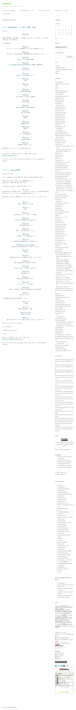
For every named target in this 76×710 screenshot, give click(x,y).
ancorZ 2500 (58, 137)
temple (64, 622)
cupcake (65, 609)
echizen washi (61, 611)
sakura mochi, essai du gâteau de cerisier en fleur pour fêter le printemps (64, 423)
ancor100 (58, 201)
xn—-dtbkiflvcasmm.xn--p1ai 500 (62, 334)
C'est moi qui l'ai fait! (62, 499)
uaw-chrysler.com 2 (59, 311)
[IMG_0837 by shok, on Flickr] (26, 250)
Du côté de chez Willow (63, 508)
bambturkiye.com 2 (59, 115)
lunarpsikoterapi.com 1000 (61, 195)
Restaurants (59, 621)
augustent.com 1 (58, 110)
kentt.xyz (57, 171)
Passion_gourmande (62, 542)
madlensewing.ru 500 (60, 197)
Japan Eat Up (60, 592)
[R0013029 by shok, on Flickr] (26, 73)
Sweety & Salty (61, 549)
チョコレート (67, 626)
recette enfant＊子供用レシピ (62, 151)
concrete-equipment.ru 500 (61, 133)
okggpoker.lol (58, 208)
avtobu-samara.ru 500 (60, 112)
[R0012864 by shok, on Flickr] (26, 34)
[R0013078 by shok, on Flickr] (26, 105)
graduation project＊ (60, 67)
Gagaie (56, 359)
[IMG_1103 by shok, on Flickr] (26, 293)
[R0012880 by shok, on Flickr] (26, 52)
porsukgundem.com (59, 240)
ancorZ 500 (59, 343)
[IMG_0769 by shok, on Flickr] (26, 234)
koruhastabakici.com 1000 (61, 176)
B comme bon (61, 495)
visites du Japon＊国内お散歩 (62, 183)
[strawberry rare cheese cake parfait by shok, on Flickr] (25, 244)
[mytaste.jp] (58, 658)
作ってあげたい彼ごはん (63, 568)
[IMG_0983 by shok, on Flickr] (26, 271)
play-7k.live (57, 219)
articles (58, 130)
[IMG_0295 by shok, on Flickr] (26, 223)
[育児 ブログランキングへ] (59, 645)
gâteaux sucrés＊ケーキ (61, 281)
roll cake (67, 621)
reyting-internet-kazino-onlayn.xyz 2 (63, 288)
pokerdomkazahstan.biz (60, 235)
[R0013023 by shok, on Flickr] (26, 68)
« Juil (56, 38)
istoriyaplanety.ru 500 (60, 163)
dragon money (59, 105)
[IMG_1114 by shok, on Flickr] (26, 317)
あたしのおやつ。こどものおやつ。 (65, 559)
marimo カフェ (61, 533)
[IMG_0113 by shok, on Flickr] (26, 207)
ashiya (61, 606)
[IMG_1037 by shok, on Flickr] (26, 277)
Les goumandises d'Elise (63, 529)
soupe (61, 622)
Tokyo (64, 624)
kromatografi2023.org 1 (60, 178)
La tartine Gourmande (63, 527)
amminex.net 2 (58, 98)
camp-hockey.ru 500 (59, 122)
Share (58, 665)
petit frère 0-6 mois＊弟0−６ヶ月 (63, 149)
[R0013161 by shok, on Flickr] (26, 143)
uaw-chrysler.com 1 (59, 309)
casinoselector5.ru (59, 126)
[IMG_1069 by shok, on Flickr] (26, 282)
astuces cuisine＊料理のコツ (62, 350)
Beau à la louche (61, 497)
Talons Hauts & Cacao (63, 552)
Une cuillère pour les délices (64, 554)
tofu (60, 624)
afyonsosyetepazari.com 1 (61, 90)
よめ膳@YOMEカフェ (62, 567)
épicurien (60, 510)
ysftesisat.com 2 (58, 347)
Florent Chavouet (61, 584)
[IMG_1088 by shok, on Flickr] (26, 287)
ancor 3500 (58, 128)
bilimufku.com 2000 (59, 121)
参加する (71, 689)
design (69, 609)
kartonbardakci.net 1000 (60, 167)
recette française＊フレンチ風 (62, 265)
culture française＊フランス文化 (63, 187)
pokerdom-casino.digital (60, 224)
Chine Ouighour (68, 607)
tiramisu (56, 624)
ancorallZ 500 (59, 101)
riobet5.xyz (57, 293)
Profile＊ (57, 73)
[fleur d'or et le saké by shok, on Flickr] (25, 312)
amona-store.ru (58, 99)
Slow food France (62, 547)
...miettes (60, 485)
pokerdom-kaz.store (59, 227)
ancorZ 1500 (58, 242)
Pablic (56, 215)
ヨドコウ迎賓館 (12, 64)
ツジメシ (60, 572)
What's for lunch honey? (63, 558)
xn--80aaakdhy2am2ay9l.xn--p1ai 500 (63, 336)
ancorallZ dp (58, 103)
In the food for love (62, 515)
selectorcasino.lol (59, 295)
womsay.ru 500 (58, 331)
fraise (70, 611)
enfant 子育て (58, 144)
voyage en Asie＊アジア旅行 (62, 323)
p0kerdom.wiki (58, 213)
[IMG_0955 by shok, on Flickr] (26, 260)
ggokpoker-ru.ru (58, 155)
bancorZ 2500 (59, 94)
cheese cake (59, 607)
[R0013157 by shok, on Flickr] (26, 137)
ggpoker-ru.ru (58, 156)
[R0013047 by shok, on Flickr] (26, 84)
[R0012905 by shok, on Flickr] (26, 47)
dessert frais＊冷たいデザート (62, 279)
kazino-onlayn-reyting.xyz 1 (61, 169)
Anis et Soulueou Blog (63, 492)
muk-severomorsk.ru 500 (60, 203)
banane (65, 606)
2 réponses (4, 31)
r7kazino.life (58, 251)
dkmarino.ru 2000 (59, 138)
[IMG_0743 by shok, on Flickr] (26, 239)
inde (64, 614)
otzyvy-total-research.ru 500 (61, 211)
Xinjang (62, 626)
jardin (67, 615)
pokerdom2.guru (59, 229)
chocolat (59, 608)
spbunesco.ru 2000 (59, 302)
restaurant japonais (63, 619)
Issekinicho (60, 588)
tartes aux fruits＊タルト (61, 286)
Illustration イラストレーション (62, 162)
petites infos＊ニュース (60, 217)
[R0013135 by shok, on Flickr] (26, 127)
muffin (58, 616)
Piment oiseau (61, 543)
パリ (71, 626)
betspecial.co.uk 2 (59, 119)
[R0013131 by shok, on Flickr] (26, 121)
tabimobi (6, 3)
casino (56, 124)
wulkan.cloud (58, 332)
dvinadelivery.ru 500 (59, 142)
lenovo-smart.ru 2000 (60, 194)
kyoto (70, 615)
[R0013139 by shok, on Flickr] (26, 132)
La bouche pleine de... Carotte (64, 522)
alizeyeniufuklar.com (59, 92)
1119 (56, 87)
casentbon (57, 396)
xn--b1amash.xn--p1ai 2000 (61, 345)
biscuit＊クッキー (60, 275)
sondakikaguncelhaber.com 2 (61, 297)
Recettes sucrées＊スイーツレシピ (27, 10)
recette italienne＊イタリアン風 (63, 267)
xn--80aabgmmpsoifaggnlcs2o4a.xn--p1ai (64, 338)
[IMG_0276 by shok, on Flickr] (26, 218)
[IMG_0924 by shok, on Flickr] (26, 255)
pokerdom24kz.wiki (59, 231)
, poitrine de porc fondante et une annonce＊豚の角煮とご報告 (64, 361)
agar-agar (57, 606)
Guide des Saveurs (59, 653)
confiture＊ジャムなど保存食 (62, 277)
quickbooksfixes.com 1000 (61, 247)
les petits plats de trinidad (63, 531)
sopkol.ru (57, 299)
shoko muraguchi (69, 442)
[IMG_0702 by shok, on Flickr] (26, 228)
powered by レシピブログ (61, 632)
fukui (66, 613)
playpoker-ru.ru (58, 220)
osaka (56, 618)
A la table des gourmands (63, 488)
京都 (40, 342)
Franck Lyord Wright (21, 64)
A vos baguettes (61, 583)
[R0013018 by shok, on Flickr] (26, 63)
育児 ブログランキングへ (60, 647)
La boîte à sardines (62, 524)
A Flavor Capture (61, 487)
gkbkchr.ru (57, 158)
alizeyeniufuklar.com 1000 (61, 96)
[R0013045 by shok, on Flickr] (26, 89)
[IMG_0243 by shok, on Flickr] (26, 212)
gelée (56, 615)
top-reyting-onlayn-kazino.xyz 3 (62, 306)
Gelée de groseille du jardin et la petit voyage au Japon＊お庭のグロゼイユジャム (64, 387)
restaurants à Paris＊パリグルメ (63, 188)
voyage (57, 626)
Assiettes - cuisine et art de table (65, 494)
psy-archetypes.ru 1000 (60, 243)
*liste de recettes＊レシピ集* (61, 83)
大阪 (40, 159)
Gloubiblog (60, 513)
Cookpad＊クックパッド (63, 503)
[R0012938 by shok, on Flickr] (26, 57)
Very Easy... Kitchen (62, 556)
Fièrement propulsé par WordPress (9, 707)
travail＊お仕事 (58, 307)
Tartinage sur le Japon (63, 595)
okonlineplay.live (59, 210)
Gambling (57, 153)
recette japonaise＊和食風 (62, 268)
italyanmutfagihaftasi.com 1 (61, 165)
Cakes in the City (61, 501)
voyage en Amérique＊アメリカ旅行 (64, 322)
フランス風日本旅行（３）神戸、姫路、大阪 (18, 27)
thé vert (69, 622)
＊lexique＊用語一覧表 (60, 348)
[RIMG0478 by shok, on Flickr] (25, 100)
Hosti (56, 380)
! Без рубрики (58, 82)
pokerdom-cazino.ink (60, 226)
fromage (57, 613)
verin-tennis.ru (58, 313)
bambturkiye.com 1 (59, 114)
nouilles (64, 617)
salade (57, 622)
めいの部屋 (60, 563)
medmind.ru (57, 199)
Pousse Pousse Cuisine (63, 545)
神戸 (42, 159)
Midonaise (60, 538)
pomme (69, 618)
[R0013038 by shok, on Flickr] (26, 79)
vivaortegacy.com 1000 (60, 318)
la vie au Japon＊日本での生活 (44, 10)
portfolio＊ (57, 66)
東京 (58, 627)
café (69, 606)
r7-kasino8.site (58, 249)
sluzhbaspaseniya (60, 341)
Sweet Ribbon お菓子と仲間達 (64, 551)
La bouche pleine (61, 520)
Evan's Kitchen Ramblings (63, 511)
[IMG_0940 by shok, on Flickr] (26, 266)
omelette (70, 617)
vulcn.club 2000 (58, 327)
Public (56, 245)
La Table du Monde (62, 526)
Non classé (57, 206)
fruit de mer (61, 613)
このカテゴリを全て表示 (64, 687)
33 (55, 89)
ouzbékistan (61, 618)
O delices (60, 540)
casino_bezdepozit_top (60, 131)
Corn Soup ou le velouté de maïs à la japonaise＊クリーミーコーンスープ (64, 377)
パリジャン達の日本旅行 (11, 170)
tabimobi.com (67, 449)
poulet (56, 619)
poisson (66, 618)
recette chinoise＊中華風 (61, 259)
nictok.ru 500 (58, 204)
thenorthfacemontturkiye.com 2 (62, 304)
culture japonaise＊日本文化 (62, 181)
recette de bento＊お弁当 (61, 263)
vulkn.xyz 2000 (58, 329)
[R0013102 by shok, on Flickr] (26, 116)
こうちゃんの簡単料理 (62, 561)
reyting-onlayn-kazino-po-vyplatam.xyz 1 (64, 290)
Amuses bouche (61, 490)
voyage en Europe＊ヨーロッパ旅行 (64, 325)
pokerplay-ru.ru (58, 236)
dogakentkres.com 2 (59, 140)
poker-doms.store (59, 222)
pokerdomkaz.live (59, 233)
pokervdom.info (58, 238)
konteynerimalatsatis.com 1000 (62, 174)
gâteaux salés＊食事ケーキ (62, 254)
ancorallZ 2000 (59, 300)
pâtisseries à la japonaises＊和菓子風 (64, 283)
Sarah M (57, 402)
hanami (59, 615)
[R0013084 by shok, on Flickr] (26, 111)
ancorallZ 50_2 (60, 316)
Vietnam (69, 624)
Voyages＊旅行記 (6, 13)
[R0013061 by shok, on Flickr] (26, 95)
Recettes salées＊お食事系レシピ (9, 10)
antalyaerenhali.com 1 (60, 108)
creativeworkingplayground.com (62, 135)
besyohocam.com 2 (59, 117)
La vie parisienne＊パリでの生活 (61, 10)
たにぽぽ (60, 570)
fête (70, 613)
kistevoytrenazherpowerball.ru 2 (62, 172)
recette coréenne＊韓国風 (62, 261)
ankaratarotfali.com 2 (60, 106)
